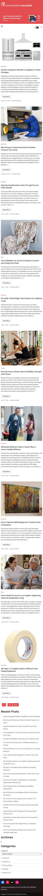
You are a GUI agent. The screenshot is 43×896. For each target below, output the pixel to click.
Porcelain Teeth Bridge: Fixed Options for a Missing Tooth (21, 739)
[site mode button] (37, 28)
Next (15, 705)
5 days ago (3, 20)
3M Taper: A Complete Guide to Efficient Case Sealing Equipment (19, 769)
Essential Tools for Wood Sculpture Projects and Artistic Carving (20, 806)
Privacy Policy (7, 865)
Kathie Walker (17, 100)
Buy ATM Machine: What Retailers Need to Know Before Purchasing (20, 794)
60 (10, 705)
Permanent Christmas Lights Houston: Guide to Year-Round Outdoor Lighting (19, 800)
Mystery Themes (21, 894)
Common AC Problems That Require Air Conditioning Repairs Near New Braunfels (19, 781)
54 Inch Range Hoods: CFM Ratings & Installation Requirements (18, 787)
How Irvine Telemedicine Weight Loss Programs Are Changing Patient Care (19, 831)
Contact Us (6, 862)
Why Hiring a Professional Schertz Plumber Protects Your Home (21, 721)
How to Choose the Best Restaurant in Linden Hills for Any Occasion (21, 775)
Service (3, 368)
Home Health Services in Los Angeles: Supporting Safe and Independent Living (21, 762)
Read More (6, 96)
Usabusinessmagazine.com (9, 887)
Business (3, 66)
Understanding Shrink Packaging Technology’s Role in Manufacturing (20, 812)
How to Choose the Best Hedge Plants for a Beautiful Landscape (19, 825)
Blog (2, 257)
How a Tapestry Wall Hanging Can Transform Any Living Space (20, 756)
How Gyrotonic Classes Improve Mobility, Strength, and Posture (20, 744)
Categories (4, 851)
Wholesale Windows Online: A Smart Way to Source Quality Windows (21, 750)
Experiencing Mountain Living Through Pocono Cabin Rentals (19, 728)
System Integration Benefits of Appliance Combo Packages (21, 716)
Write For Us (7, 873)
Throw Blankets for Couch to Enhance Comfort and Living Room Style (21, 734)
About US (6, 858)
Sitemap (5, 869)
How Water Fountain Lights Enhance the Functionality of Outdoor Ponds (20, 819)
